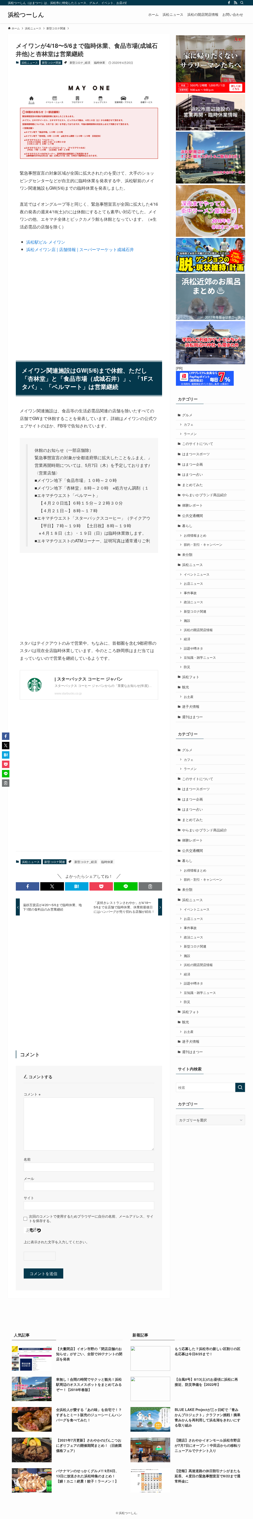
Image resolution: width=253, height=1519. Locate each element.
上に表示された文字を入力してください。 (56, 1241)
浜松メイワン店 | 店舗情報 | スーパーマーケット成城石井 (80, 249)
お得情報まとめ (195, 535)
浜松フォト (190, 676)
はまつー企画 (192, 464)
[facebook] (229, 2)
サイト (29, 1197)
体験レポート (192, 505)
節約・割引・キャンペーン (203, 544)
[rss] (235, 2)
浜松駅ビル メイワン (45, 242)
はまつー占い (192, 474)
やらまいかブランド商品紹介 (204, 494)
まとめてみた (192, 484)
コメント (32, 1094)
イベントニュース (197, 574)
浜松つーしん (26, 14)
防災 (187, 667)
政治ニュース (193, 602)
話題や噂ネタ (193, 648)
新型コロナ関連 (51, 62)
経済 (187, 639)
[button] (27, 886)
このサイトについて (197, 443)
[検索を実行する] (240, 1087)
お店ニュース (193, 583)
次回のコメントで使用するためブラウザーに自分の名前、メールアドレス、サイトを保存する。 (91, 1218)
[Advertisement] (89, 303)
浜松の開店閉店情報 (198, 630)
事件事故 (190, 593)
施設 (187, 620)
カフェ (188, 424)
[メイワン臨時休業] (89, 157)
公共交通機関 (192, 515)
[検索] (242, 2)
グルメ (187, 414)
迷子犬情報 (190, 706)
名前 (27, 1159)
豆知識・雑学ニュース (200, 657)
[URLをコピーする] (150, 886)
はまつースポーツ (196, 453)
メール (29, 1178)
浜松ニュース (29, 62)
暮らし (187, 525)
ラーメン (190, 434)
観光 (185, 686)
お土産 (188, 697)
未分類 (187, 554)
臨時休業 (99, 62)
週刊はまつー (192, 716)
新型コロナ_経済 (80, 62)
